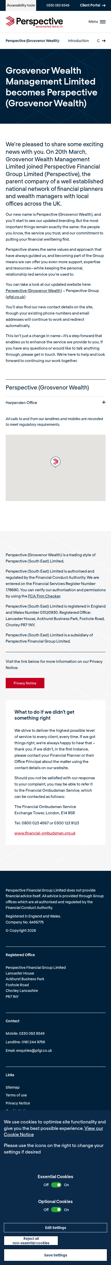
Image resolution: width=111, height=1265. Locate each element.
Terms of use (16, 1095)
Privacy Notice (18, 1103)
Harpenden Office (21, 402)
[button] (55, 462)
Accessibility (21, 5)
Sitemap (13, 1087)
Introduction (78, 40)
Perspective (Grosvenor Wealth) (34, 290)
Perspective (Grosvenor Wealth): (33, 40)
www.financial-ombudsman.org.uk (45, 833)
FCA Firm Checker (44, 596)
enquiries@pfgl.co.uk (34, 1050)
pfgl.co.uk (15, 296)
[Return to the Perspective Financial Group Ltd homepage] (34, 21)
